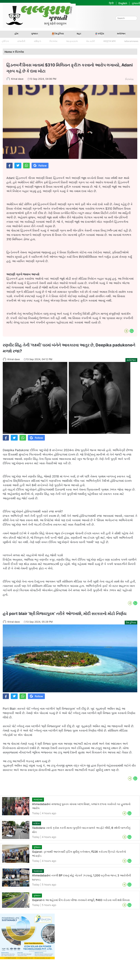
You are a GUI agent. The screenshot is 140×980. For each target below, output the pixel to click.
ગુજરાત (34, 33)
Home (8, 51)
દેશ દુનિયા (59, 33)
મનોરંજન (121, 33)
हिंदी (111, 3)
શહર (79, 33)
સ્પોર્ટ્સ (101, 33)
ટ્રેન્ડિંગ (5, 41)
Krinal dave (17, 78)
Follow (42, 165)
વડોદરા (36, 823)
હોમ (16, 33)
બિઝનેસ (53, 41)
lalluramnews (131, 41)
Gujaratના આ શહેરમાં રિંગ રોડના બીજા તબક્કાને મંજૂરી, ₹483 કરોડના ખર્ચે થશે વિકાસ (81, 900)
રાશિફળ (37, 41)
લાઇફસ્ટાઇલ (72, 41)
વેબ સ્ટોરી (90, 41)
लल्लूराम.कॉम (109, 41)
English (122, 3)
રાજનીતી (21, 41)
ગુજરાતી (136, 3)
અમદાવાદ (38, 799)
